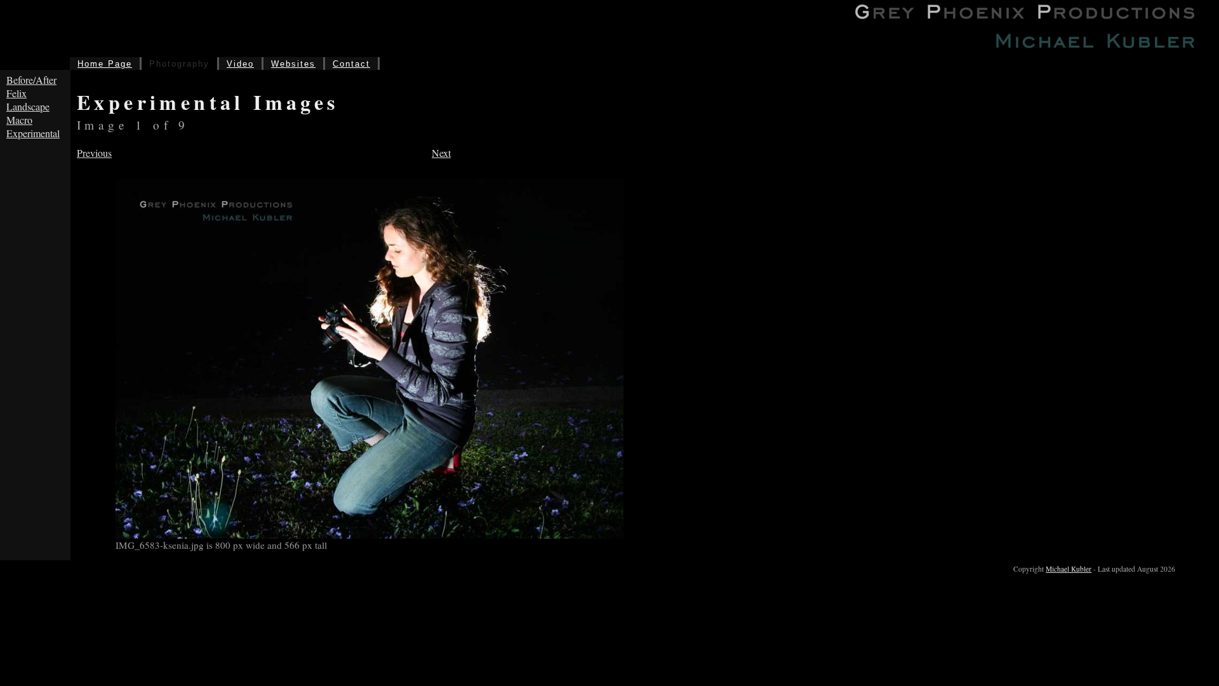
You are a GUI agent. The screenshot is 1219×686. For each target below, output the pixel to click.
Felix (16, 93)
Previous (94, 152)
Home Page (104, 64)
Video (240, 64)
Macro (19, 119)
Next (441, 152)
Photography (179, 64)
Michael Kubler (1068, 569)
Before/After (31, 79)
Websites (293, 64)
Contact (351, 64)
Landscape (28, 106)
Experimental (33, 133)
